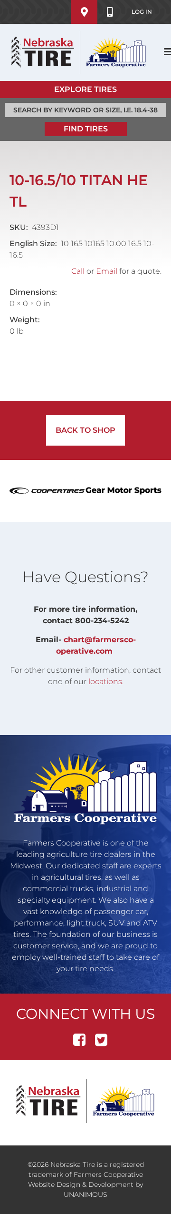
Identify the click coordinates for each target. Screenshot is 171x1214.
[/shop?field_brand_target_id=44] (124, 490)
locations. (106, 681)
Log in (142, 11)
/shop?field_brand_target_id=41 (48, 490)
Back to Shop (85, 430)
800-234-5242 (110, 12)
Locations (84, 12)
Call (78, 271)
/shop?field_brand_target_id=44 (124, 490)
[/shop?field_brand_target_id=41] (48, 490)
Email (106, 271)
